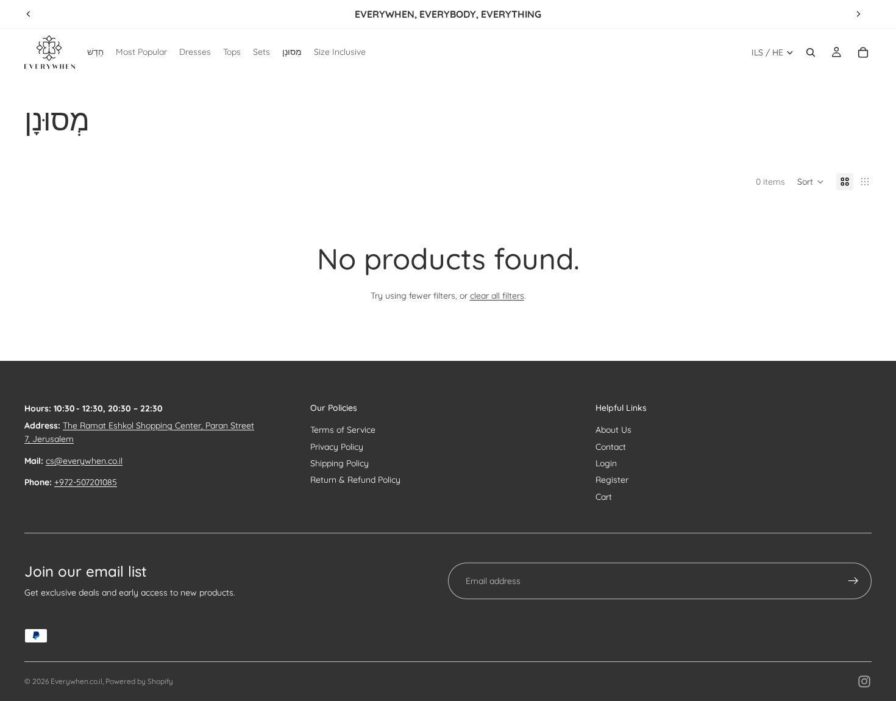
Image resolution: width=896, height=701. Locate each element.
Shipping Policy (339, 463)
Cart (604, 496)
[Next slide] (858, 14)
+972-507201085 (85, 482)
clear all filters (497, 295)
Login (606, 463)
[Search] (810, 52)
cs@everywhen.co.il (84, 460)
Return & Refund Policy (355, 479)
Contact (611, 446)
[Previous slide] (28, 14)
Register (612, 479)
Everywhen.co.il (76, 681)
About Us (613, 429)
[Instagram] (864, 681)
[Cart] (863, 52)
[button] (810, 181)
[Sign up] (853, 581)
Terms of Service (342, 429)
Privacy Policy (336, 446)
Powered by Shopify (139, 681)
